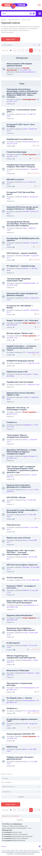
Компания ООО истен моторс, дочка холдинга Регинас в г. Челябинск (22, 208)
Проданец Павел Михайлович (20, 615)
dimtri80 (26, 211)
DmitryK (25, 527)
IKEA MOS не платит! (15, 179)
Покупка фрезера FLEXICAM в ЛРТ (21, 734)
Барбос (25, 645)
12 (36, 649)
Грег (24, 114)
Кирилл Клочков (28, 456)
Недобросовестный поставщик (20, 382)
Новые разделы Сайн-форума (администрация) (19, 64)
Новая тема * (10, 39)
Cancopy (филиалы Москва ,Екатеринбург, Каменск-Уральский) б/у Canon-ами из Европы (22, 224)
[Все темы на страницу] (10, 50)
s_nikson (26, 397)
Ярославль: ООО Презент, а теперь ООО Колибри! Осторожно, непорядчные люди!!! (21, 452)
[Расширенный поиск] (33, 13)
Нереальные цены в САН (17, 372)
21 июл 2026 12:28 (24, 70)
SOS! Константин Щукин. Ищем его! (22, 565)
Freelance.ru (12, 422)
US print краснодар (15, 577)
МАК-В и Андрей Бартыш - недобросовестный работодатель (21, 657)
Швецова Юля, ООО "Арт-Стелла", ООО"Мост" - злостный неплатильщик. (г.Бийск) (21, 552)
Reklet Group (12, 747)
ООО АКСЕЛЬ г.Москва (16, 497)
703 (24, 384)
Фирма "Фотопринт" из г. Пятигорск (22, 320)
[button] (15, 50)
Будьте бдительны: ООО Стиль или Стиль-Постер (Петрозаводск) (22, 602)
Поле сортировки (6, 782)
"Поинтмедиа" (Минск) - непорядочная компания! (18, 436)
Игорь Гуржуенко (29, 154)
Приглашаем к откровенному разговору (19, 684)
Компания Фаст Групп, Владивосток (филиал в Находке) (22, 294)
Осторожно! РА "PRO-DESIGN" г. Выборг (20, 307)
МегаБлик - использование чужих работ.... (21, 111)
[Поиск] (30, 13)
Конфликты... (12, 708)
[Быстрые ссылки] (39, 13)
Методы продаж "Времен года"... (21, 333)
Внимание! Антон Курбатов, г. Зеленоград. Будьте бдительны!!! (21, 629)
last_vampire (27, 374)
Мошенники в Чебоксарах (18, 670)
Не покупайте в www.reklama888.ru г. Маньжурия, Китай (23, 511)
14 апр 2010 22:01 (33, 352)
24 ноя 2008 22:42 (33, 711)
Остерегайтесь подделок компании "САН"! (22, 720)
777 (24, 352)
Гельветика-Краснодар (16, 152)
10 (32, 649)
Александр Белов (29, 99)
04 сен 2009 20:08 (33, 580)
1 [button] (18, 50)
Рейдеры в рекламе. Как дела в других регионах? (20, 758)
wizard (25, 761)
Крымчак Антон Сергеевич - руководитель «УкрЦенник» (19, 486)
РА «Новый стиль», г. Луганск (19, 698)
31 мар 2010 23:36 (33, 363)
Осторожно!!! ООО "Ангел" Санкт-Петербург (21, 125)
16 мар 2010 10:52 (33, 384)
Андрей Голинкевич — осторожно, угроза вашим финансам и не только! (21, 348)
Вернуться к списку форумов (10, 816)
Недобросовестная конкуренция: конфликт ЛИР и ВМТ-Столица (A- (21, 166)
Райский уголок (13, 525)
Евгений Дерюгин (29, 688)
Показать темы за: (6, 774)
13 (38, 649)
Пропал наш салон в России (18, 538)
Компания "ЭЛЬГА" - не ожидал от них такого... (21, 587)
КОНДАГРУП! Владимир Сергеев (20, 361)
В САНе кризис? (13, 643)
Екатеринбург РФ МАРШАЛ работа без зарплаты (23, 239)
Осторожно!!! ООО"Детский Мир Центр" (21, 193)
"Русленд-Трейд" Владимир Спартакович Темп (18, 280)
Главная (3, 846)
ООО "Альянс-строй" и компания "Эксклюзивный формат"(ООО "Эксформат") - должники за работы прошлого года (22, 469)
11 (34, 649)
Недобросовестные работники (20, 139)
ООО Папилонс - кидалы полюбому (22, 253)
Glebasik (26, 243)
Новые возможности (29, 72)
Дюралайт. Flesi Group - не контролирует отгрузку (18, 408)
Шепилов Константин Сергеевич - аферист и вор (21, 394)
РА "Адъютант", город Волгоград (21, 266)
